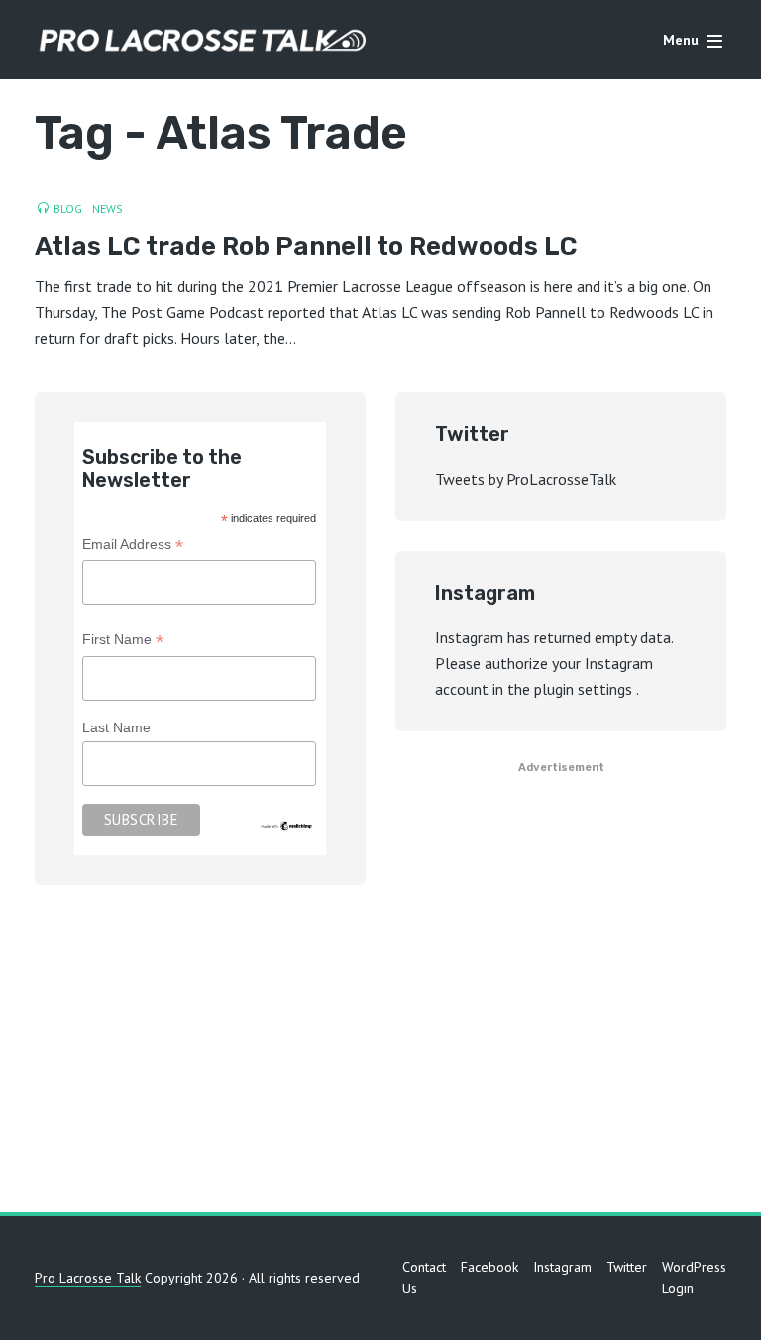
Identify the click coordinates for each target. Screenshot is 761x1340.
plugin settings (585, 689)
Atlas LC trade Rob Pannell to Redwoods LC (306, 247)
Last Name (116, 727)
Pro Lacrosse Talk (88, 1277)
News (107, 208)
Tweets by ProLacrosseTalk (525, 479)
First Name (122, 641)
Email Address (132, 546)
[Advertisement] (380, 1053)
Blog (68, 208)
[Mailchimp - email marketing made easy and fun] (287, 825)
